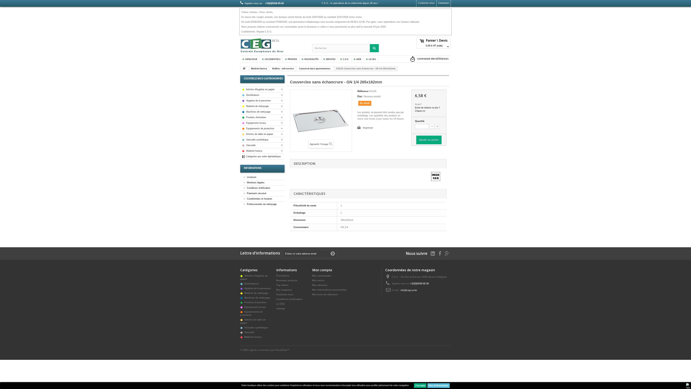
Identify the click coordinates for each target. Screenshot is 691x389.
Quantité (419, 121)
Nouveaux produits (286, 280)
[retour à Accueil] (244, 68)
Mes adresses (319, 285)
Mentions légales (255, 182)
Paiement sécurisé (256, 193)
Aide (358, 59)
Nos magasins (284, 290)
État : (360, 96)
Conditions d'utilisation (258, 188)
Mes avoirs (318, 280)
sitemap (280, 308)
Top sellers (282, 285)
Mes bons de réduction (325, 294)
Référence (362, 91)
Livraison (251, 177)
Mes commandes (321, 275)
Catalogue (251, 59)
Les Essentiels (272, 59)
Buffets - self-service (283, 68)
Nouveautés (311, 59)
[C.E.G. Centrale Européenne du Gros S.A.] (273, 45)
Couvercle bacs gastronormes (314, 68)
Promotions (282, 275)
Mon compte (322, 270)
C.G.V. (346, 59)
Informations (252, 168)
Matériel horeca (259, 68)
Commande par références (432, 59)
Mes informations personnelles (329, 290)
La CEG (372, 59)
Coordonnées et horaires (259, 198)
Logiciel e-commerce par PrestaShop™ (269, 350)
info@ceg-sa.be (409, 290)
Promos (292, 59)
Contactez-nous (426, 3)
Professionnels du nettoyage (261, 204)
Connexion (443, 3)
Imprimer (368, 127)
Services (330, 59)
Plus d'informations (438, 385)
